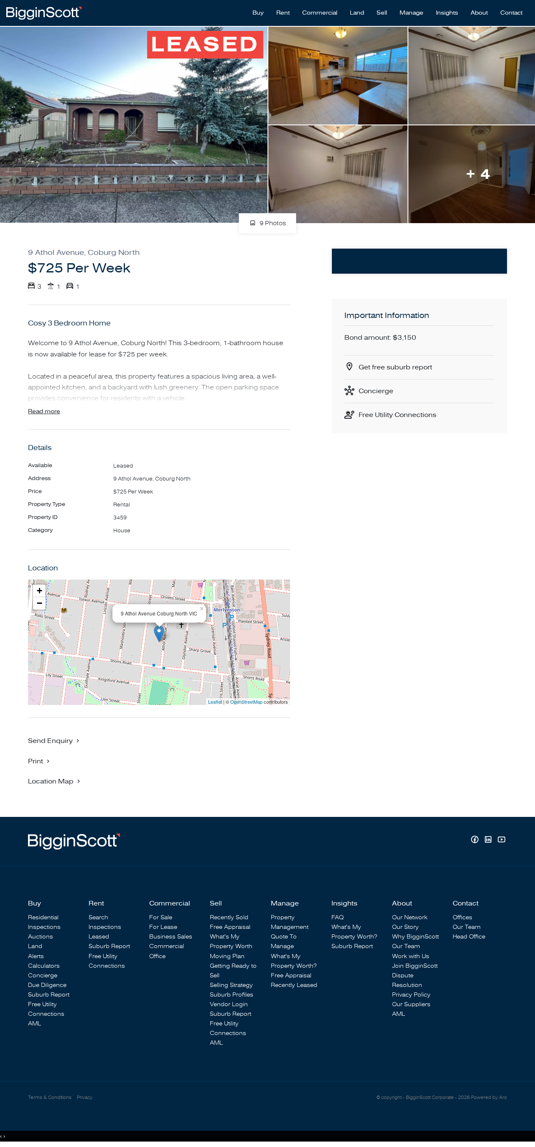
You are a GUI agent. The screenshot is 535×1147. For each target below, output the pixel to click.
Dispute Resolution (407, 980)
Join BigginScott (415, 965)
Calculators (44, 965)
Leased (99, 936)
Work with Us (410, 956)
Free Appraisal (230, 927)
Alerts (36, 956)
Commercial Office (166, 951)
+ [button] (39, 590)
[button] (39, 761)
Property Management (289, 922)
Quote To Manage (284, 941)
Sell (382, 13)
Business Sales (170, 936)
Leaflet (215, 701)
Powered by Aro (489, 1097)
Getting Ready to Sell (233, 970)
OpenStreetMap (246, 701)
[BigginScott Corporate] (44, 12)
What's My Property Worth (231, 941)
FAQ (337, 917)
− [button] (39, 603)
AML (34, 1023)
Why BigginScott (415, 936)
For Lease (163, 927)
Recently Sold (229, 917)
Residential (43, 917)
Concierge (376, 391)
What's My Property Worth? (293, 961)
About (479, 13)
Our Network (410, 917)
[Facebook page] (475, 840)
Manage (411, 13)
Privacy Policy (411, 994)
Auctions (40, 936)
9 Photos (272, 223)
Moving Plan (227, 956)
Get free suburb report (395, 367)
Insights (447, 13)
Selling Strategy (231, 985)
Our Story (405, 927)
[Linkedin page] (489, 840)
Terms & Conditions (49, 1097)
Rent (283, 13)
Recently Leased (294, 985)
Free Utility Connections (397, 415)
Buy (258, 13)
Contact (511, 13)
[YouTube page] (501, 840)
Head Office (469, 936)
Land (357, 13)
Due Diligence (47, 985)
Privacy (84, 1097)
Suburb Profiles (231, 994)
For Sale (160, 917)
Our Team (406, 946)
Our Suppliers (411, 1004)
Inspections (44, 927)
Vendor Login (229, 1004)
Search (98, 917)
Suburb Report (48, 994)
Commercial (319, 13)
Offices (462, 917)
